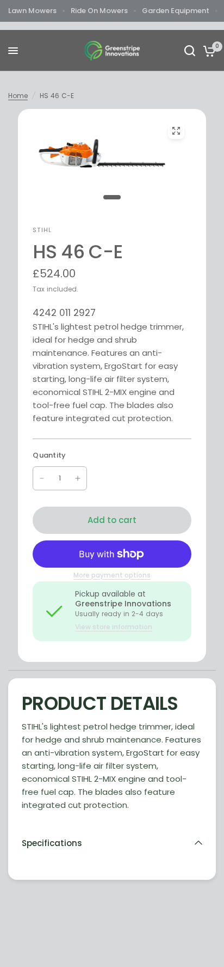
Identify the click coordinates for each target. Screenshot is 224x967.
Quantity (49, 455)
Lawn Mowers (32, 10)
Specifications (52, 843)
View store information (113, 627)
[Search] (190, 50)
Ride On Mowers (99, 10)
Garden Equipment (175, 10)
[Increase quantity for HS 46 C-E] (77, 478)
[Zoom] (177, 131)
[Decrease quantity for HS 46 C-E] (42, 478)
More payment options (112, 575)
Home (18, 95)
